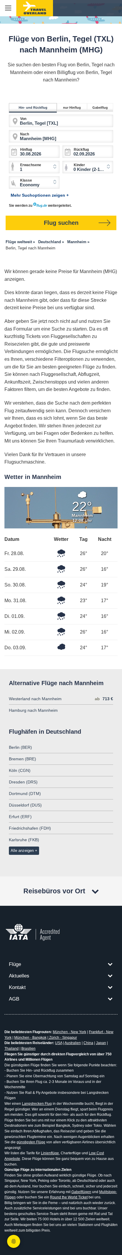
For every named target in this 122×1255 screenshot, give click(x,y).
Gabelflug (100, 107)
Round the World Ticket (69, 1197)
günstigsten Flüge (31, 1142)
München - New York (69, 1032)
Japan (101, 1043)
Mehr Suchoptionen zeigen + (40, 195)
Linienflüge (50, 1153)
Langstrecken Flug (37, 1104)
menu (8, 8)
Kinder (79, 165)
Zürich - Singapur (62, 1038)
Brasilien (28, 1048)
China (88, 1043)
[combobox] (87, 167)
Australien (73, 1043)
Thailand (11, 1048)
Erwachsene (30, 165)
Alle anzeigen (22, 850)
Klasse (26, 180)
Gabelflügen (81, 1192)
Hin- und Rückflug (33, 107)
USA (58, 1043)
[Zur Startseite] (34, 8)
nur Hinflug (72, 107)
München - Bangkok (30, 1038)
